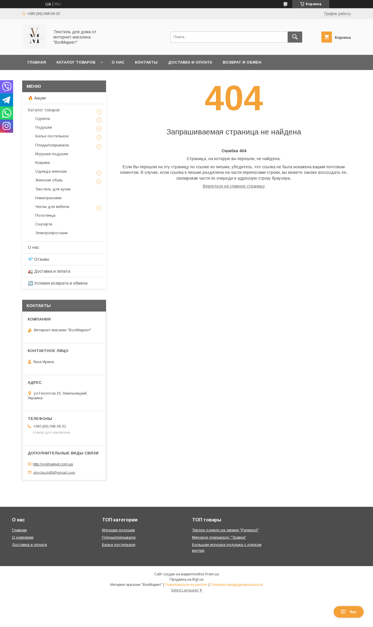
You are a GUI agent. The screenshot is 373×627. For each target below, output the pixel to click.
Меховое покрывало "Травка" (219, 537)
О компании (23, 537)
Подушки (43, 127)
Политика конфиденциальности (236, 585)
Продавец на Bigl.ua (186, 579)
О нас (118, 62)
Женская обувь (49, 180)
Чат (353, 612)
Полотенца (45, 215)
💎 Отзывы (38, 259)
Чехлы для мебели (52, 206)
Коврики (42, 162)
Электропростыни (51, 233)
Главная (36, 62)
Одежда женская (51, 171)
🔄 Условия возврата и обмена (57, 283)
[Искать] (295, 37)
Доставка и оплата (190, 62)
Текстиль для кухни (53, 189)
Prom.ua (212, 574)
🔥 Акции (37, 98)
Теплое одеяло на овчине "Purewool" (225, 530)
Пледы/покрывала (52, 145)
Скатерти (43, 224)
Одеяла (42, 118)
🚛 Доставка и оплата (49, 271)
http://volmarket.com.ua (53, 464)
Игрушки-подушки (51, 154)
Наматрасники (48, 198)
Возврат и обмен (242, 62)
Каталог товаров (76, 62)
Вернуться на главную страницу (234, 186)
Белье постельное (51, 136)
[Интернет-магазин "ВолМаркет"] (34, 47)
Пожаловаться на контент (186, 585)
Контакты (146, 62)
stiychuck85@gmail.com (54, 472)
